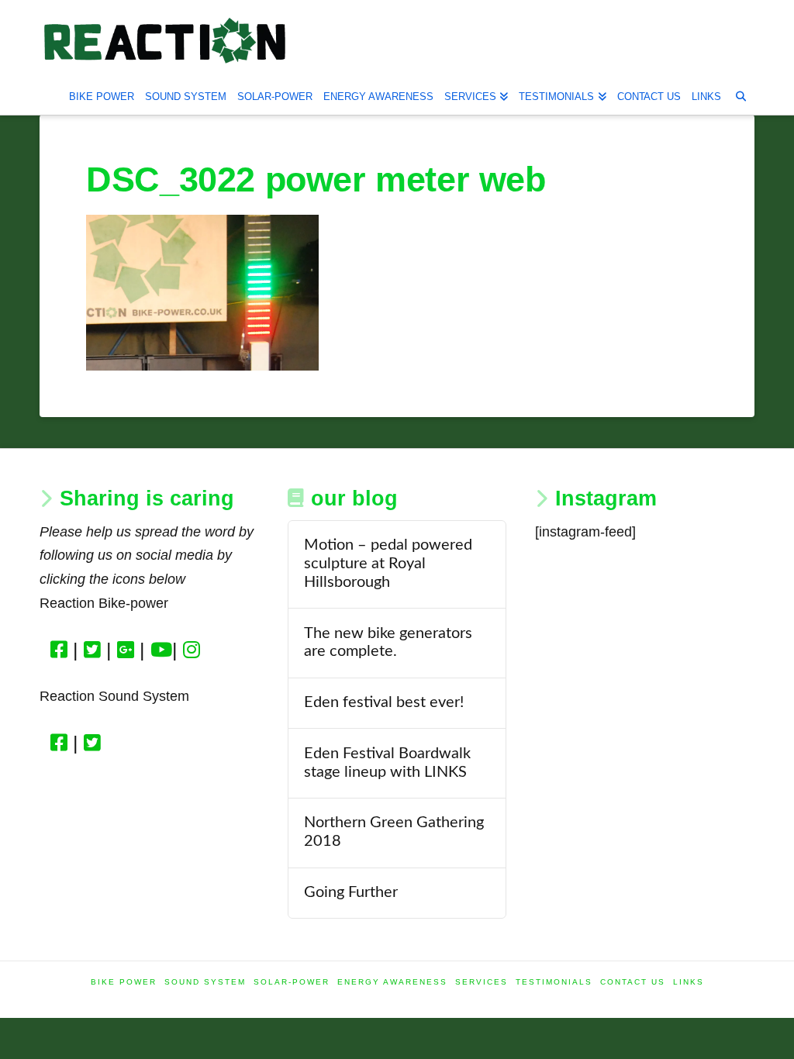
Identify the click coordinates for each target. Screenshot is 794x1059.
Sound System (205, 982)
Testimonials (554, 982)
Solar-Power (292, 982)
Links (688, 982)
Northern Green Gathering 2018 (394, 832)
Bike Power (124, 982)
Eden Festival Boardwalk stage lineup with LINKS (387, 763)
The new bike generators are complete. (388, 643)
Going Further (351, 892)
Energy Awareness (392, 982)
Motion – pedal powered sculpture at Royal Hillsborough (388, 563)
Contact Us (632, 982)
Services (481, 982)
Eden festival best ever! (384, 702)
